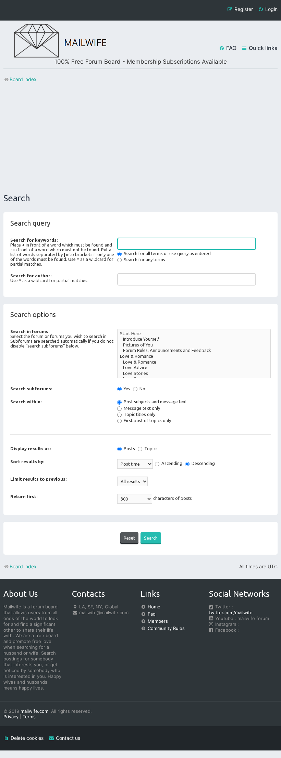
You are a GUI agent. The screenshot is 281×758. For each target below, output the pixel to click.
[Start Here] (194, 334)
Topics (150, 448)
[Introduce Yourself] (194, 339)
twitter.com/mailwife (231, 612)
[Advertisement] (140, 138)
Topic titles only (139, 414)
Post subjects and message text (155, 401)
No (141, 388)
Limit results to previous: (38, 479)
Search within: (25, 401)
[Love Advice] (194, 368)
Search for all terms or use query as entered (167, 253)
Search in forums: (29, 331)
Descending (203, 463)
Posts (129, 448)
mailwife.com (34, 711)
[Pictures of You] (194, 345)
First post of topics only (147, 420)
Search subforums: (31, 388)
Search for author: (30, 275)
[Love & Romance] (194, 356)
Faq (152, 614)
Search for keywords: (34, 240)
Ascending (171, 463)
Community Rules (166, 628)
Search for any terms (144, 259)
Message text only (141, 408)
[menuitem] (268, 9)
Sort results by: (27, 461)
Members (158, 621)
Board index (23, 566)
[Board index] (54, 41)
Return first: (23, 496)
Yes (126, 388)
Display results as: (30, 448)
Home (154, 606)
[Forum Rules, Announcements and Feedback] (194, 351)
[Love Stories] (194, 374)
